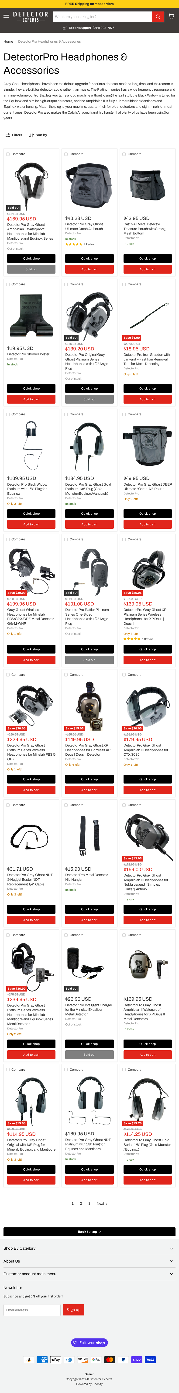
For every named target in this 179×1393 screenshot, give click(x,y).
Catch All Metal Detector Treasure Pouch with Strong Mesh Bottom (144, 228)
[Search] (158, 16)
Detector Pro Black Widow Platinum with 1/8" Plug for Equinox (27, 489)
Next (101, 1203)
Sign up (74, 1310)
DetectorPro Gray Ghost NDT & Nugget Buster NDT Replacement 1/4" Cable (30, 879)
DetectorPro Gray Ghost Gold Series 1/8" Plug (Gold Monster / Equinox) (147, 1144)
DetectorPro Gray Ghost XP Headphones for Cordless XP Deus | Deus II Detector (87, 749)
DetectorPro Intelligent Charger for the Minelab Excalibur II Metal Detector (88, 1009)
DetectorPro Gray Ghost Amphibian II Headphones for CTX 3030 (146, 749)
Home (8, 41)
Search (89, 1374)
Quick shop (31, 258)
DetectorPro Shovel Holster (28, 354)
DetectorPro (15, 243)
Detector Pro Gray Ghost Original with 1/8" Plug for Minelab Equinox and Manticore (31, 1144)
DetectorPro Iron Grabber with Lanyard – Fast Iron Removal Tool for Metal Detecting (147, 359)
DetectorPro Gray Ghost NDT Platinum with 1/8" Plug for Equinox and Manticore (88, 1144)
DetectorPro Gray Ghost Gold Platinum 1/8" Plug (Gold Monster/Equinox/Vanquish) (88, 489)
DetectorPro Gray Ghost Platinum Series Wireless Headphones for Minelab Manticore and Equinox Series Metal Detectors (30, 1014)
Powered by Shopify (89, 1384)
